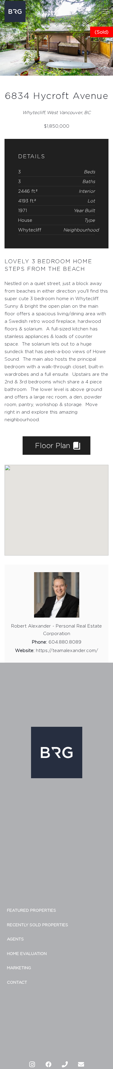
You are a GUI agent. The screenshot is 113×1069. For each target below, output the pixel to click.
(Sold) (101, 32)
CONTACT (17, 982)
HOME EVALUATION (27, 953)
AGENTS (15, 939)
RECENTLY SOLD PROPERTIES (37, 925)
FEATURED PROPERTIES (31, 910)
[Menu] (105, 11)
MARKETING (19, 968)
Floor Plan (53, 445)
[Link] (15, 11)
